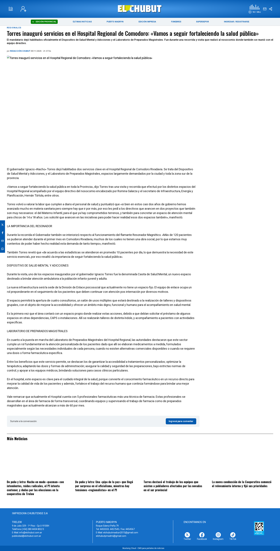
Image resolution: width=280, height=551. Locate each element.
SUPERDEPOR (202, 22)
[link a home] (140, 8)
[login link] (23, 9)
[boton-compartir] (270, 9)
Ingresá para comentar (181, 421)
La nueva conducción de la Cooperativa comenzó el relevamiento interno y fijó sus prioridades (241, 484)
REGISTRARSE (242, 22)
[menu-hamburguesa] (10, 8)
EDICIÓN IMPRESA (147, 22)
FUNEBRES (176, 22)
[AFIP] (259, 528)
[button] (255, 9)
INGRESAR (229, 22)
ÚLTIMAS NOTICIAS (82, 22)
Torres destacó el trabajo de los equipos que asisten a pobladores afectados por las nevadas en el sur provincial (173, 486)
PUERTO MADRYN (115, 22)
